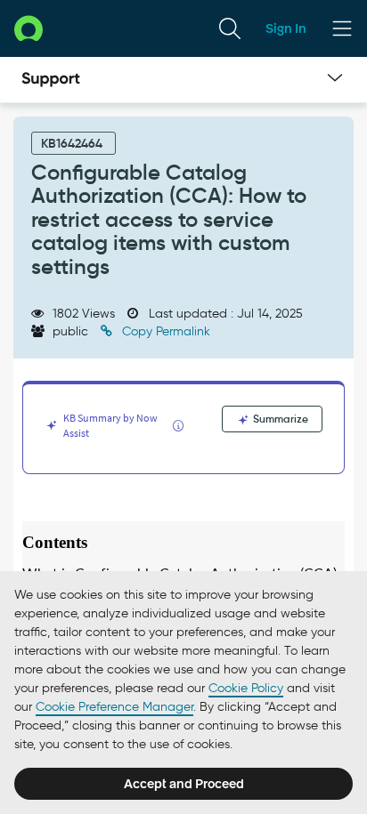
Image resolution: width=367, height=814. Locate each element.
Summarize (279, 418)
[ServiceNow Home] (28, 28)
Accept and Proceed (184, 784)
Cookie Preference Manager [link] (114, 706)
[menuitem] (230, 28)
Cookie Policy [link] (245, 688)
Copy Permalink (164, 331)
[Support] (50, 80)
